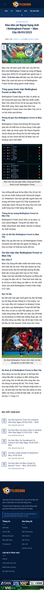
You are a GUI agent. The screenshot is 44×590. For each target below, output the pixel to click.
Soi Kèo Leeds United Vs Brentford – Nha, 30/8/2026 (23, 454)
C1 (12, 11)
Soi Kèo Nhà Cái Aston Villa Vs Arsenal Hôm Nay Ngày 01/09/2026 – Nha (25, 431)
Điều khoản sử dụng (9, 567)
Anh (25, 11)
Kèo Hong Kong (27, 532)
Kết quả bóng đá (7, 536)
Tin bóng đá (6, 544)
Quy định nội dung (8, 571)
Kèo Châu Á (26, 536)
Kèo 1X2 (25, 544)
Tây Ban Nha (34, 11)
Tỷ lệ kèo (25, 528)
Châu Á (18, 11)
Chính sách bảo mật (9, 563)
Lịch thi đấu (6, 532)
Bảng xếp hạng (7, 540)
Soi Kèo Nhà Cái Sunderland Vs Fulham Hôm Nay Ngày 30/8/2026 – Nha (24, 442)
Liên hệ (4, 559)
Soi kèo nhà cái (22, 22)
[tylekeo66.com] (22, 4)
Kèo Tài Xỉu (25, 540)
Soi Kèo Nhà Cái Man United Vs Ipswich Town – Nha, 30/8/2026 (22, 464)
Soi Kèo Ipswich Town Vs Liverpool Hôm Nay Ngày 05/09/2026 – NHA (23, 421)
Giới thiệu (5, 528)
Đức (6, 11)
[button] (4, 4)
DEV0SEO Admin (33, 39)
